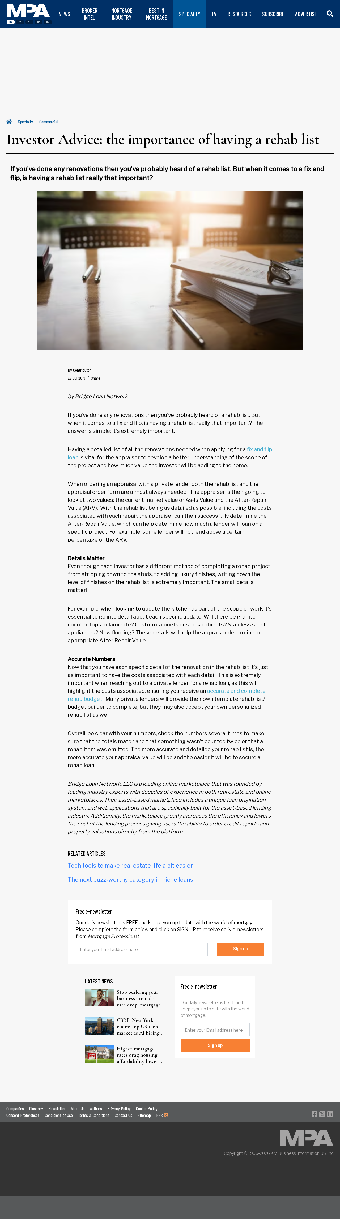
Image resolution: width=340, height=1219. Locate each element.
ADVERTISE (306, 14)
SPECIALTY (189, 14)
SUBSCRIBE (273, 14)
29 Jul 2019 (76, 378)
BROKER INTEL (89, 14)
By (79, 370)
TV (213, 14)
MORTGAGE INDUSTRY (121, 14)
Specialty (25, 121)
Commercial (48, 121)
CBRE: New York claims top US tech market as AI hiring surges (138, 1026)
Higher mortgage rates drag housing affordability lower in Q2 (140, 1055)
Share (95, 378)
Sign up (240, 948)
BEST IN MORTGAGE (156, 14)
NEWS (64, 14)
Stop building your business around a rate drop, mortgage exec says (139, 998)
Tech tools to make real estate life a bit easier (130, 865)
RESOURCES (239, 14)
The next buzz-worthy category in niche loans (130, 879)
